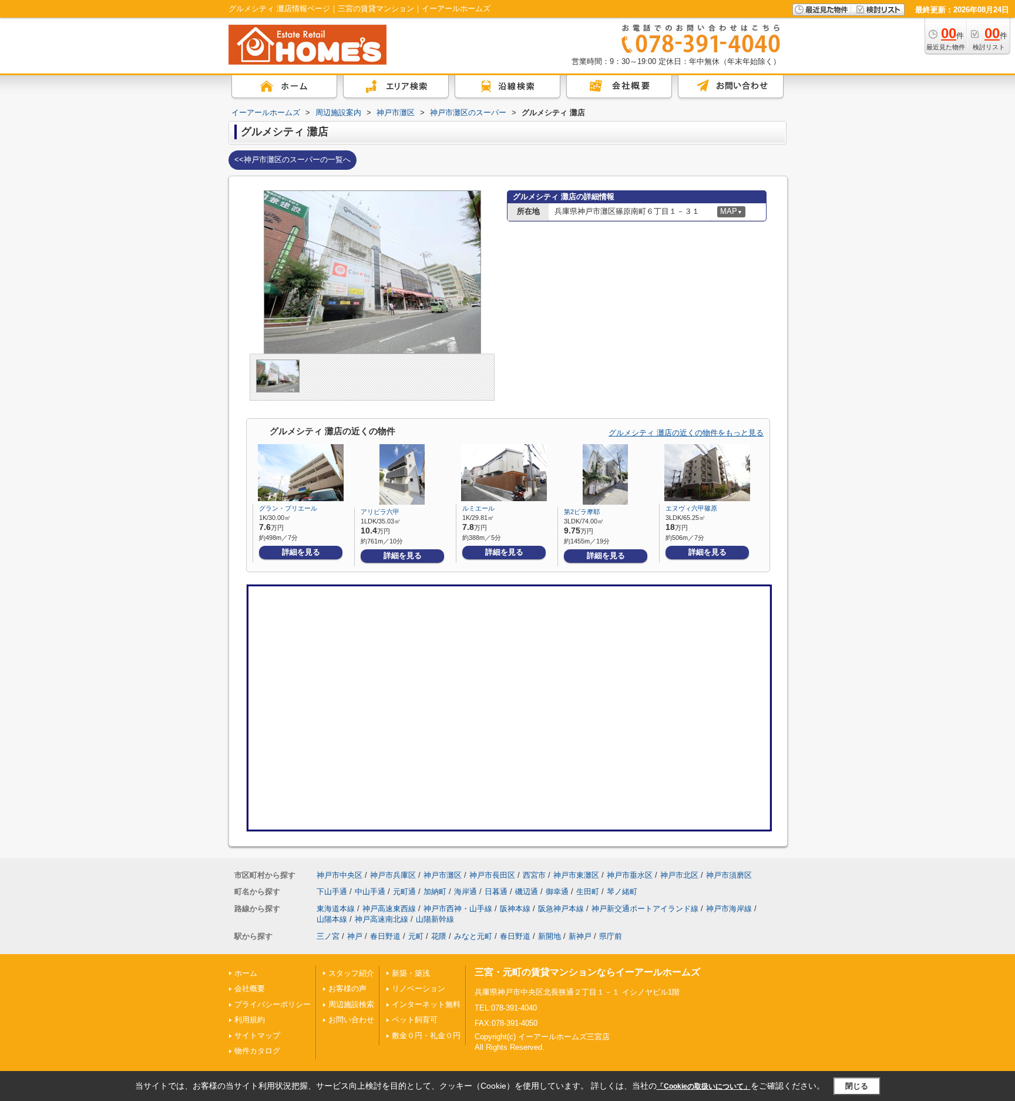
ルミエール (478, 508)
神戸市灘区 (443, 875)
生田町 (587, 891)
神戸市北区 (679, 875)
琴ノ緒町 (622, 891)
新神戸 (580, 936)
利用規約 (249, 1019)
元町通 (404, 891)
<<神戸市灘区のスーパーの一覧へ (292, 159)
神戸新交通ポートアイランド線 (644, 908)
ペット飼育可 (415, 1019)
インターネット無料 (426, 1004)
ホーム (245, 973)
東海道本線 (336, 908)
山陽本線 (332, 919)
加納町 (435, 891)
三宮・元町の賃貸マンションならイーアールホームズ (587, 972)
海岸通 (465, 891)
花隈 (438, 936)
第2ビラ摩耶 (582, 511)
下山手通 (332, 891)
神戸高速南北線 (381, 919)
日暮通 (496, 891)
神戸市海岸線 (729, 908)
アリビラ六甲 (380, 511)
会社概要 (249, 988)
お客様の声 (347, 988)
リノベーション (418, 988)
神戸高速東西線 (389, 908)
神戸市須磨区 (729, 875)
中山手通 (370, 891)
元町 (416, 936)
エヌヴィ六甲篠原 (691, 508)
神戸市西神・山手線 (458, 908)
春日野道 (385, 936)
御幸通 (557, 891)
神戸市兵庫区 (393, 875)
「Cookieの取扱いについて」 (704, 1086)
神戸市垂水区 (630, 875)
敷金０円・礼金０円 (426, 1035)
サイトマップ (257, 1035)
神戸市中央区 (339, 875)
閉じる (856, 1086)
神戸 (354, 936)
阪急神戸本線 (561, 908)
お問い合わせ (351, 1019)
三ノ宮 (328, 936)
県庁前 (610, 936)
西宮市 (534, 875)
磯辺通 (526, 891)
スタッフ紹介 (351, 973)
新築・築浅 (411, 973)
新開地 (549, 936)
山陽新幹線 (435, 919)
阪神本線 (515, 908)
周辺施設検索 (351, 1004)
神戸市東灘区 (576, 875)
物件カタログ (257, 1050)
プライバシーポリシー (272, 1004)
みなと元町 (473, 936)
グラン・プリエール (288, 508)
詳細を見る (301, 552)
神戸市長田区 (492, 875)
